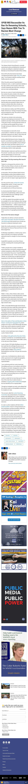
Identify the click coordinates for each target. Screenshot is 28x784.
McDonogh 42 (17, 438)
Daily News (5, 724)
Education (8, 435)
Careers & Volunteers (7, 770)
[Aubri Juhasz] (4, 456)
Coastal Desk (5, 727)
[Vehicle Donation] (14, 559)
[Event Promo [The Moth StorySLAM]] (14, 535)
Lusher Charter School (10, 441)
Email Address (5, 710)
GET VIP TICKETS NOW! (14, 519)
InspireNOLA (21, 441)
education (15, 435)
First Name (4, 715)
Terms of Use (5, 750)
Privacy (4, 761)
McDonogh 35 (8, 438)
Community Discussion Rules (8, 753)
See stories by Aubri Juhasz (15, 463)
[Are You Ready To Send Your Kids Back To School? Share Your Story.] (5, 686)
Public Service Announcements (9, 758)
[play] (2, 782)
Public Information (6, 756)
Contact (4, 767)
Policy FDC (19, 75)
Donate (24, 2)
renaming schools (9, 444)
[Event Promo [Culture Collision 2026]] (14, 481)
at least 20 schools (19, 182)
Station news (5, 731)
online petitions (17, 349)
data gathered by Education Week (16, 336)
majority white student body (14, 381)
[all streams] (26, 782)
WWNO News (19, 444)
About (4, 764)
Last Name (4, 719)
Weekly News (5, 726)
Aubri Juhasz (5, 35)
